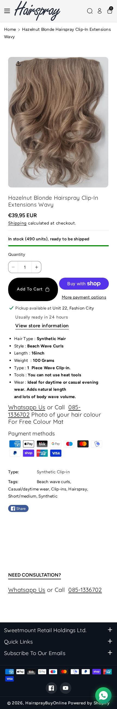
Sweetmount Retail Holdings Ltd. (45, 630)
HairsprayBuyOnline (46, 702)
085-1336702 (85, 589)
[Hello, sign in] (99, 11)
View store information (42, 325)
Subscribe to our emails (34, 653)
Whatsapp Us (26, 407)
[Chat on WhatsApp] (103, 695)
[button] (8, 11)
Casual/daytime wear (28, 489)
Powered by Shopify (89, 702)
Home (10, 29)
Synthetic (47, 496)
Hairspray (77, 489)
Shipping (17, 223)
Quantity (16, 254)
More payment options (84, 297)
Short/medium (22, 496)
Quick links (18, 641)
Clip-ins (58, 489)
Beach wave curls (53, 481)
